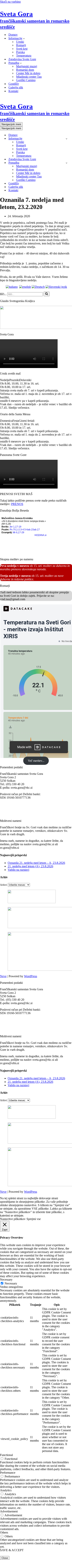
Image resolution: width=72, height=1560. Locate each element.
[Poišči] (47, 294)
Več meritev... (36, 760)
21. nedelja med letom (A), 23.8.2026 (30, 866)
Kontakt (13, 91)
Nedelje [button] (4, 380)
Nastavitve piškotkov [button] (13, 1219)
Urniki (20, 41)
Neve (3, 976)
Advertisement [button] (9, 1511)
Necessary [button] (6, 1279)
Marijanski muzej (26, 66)
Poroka (20, 52)
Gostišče (13, 83)
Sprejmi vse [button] (33, 1219)
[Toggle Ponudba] (66, 162)
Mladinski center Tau (29, 76)
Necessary (11, 1283)
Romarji (21, 45)
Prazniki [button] (14, 380)
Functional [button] (6, 1455)
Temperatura (23, 55)
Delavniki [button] (25, 380)
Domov (13, 34)
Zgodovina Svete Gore (22, 59)
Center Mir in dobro (28, 73)
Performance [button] (7, 1472)
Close (5, 1558)
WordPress (30, 976)
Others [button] (4, 1532)
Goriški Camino (26, 80)
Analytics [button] (6, 1490)
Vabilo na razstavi (18, 869)
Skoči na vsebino (10, 1)
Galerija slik (15, 87)
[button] (24, 38)
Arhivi (3, 884)
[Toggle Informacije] (66, 138)
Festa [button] (15, 420)
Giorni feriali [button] (26, 420)
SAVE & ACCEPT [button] (12, 1550)
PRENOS (17, 504)
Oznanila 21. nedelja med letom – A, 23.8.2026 (36, 862)
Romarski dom (25, 69)
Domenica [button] (6, 420)
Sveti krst (21, 48)
